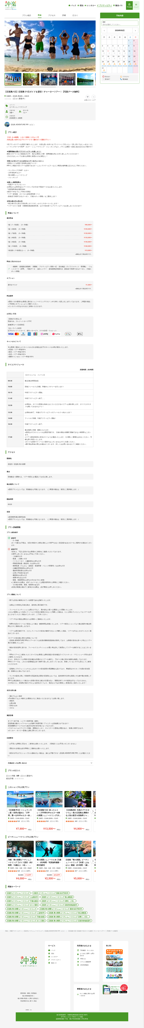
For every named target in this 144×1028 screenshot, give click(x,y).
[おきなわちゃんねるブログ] (115, 951)
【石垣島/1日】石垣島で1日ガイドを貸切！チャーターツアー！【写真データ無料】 (93, 931)
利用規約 (34, 993)
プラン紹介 (26, 15)
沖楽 (6, 931)
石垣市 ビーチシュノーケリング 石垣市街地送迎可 (59, 905)
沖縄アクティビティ (16, 931)
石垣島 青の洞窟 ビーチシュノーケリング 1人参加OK (26, 913)
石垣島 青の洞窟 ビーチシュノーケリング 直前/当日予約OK (61, 909)
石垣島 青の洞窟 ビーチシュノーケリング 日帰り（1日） (68, 916)
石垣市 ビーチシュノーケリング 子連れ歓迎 (22, 901)
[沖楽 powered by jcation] (10, 5)
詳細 (64, 15)
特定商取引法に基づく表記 (28, 1001)
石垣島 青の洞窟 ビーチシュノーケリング (21, 909)
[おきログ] (115, 976)
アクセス (51, 15)
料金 (40, 15)
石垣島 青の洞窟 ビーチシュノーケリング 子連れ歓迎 (26, 916)
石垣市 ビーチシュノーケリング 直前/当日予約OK (51, 893)
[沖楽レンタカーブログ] (115, 963)
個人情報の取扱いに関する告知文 (28, 998)
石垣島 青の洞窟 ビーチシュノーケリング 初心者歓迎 (67, 913)
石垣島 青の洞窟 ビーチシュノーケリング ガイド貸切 (26, 920)
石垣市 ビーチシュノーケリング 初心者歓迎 (57, 897)
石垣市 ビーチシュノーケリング (18, 893)
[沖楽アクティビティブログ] (115, 969)
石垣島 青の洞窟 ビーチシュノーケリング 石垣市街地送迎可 (69, 920)
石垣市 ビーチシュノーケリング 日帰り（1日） (58, 901)
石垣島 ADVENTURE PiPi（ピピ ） (55, 931)
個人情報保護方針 (27, 996)
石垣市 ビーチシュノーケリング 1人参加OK (22, 897)
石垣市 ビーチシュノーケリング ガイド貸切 (22, 905)
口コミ (75, 15)
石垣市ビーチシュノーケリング (33, 931)
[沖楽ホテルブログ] (115, 957)
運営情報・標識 (25, 993)
